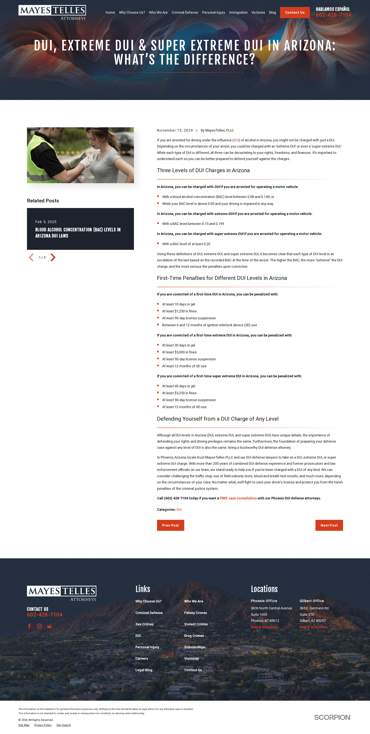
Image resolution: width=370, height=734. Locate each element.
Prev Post (170, 525)
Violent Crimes (196, 624)
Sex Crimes (144, 624)
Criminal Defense (149, 613)
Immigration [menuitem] (238, 12)
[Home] (52, 12)
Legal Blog (143, 670)
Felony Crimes (195, 613)
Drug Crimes (194, 636)
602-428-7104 (334, 15)
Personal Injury (147, 647)
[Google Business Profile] (49, 626)
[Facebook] (29, 626)
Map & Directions (264, 627)
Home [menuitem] (110, 12)
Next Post (329, 525)
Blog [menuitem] (272, 12)
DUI (236, 140)
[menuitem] (23, 725)
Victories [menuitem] (258, 12)
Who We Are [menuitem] (158, 12)
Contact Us (295, 12)
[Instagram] (39, 626)
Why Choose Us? (148, 601)
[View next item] (53, 257)
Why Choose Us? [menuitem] (132, 12)
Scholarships (194, 647)
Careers (141, 658)
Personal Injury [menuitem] (213, 12)
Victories (191, 658)
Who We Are (193, 601)
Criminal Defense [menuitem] (185, 12)
